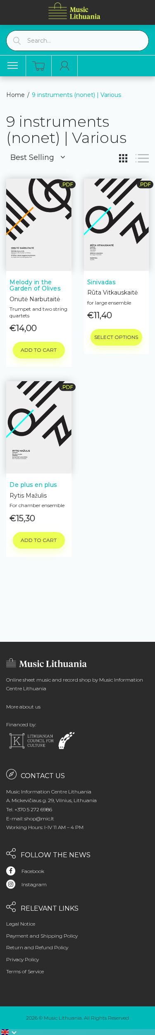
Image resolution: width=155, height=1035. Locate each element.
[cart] (38, 66)
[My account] (65, 66)
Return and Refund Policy (37, 947)
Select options (116, 337)
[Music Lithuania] (74, 10)
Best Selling (32, 157)
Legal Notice (20, 924)
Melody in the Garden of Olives (35, 285)
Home (15, 95)
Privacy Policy (22, 959)
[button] (9, 1032)
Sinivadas (101, 282)
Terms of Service (25, 971)
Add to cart (39, 350)
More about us (23, 707)
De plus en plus (33, 484)
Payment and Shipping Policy (42, 936)
